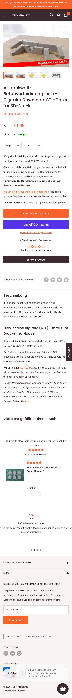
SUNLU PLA (27, 367)
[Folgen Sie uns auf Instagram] (19, 653)
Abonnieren (16, 620)
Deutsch (9, 636)
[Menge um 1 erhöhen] (39, 145)
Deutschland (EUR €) (35, 636)
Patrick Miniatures (15, 114)
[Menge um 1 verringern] (17, 145)
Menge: (7, 145)
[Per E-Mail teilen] (66, 279)
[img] (36, 450)
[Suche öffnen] (52, 15)
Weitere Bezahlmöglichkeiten (36, 232)
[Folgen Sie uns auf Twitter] (12, 653)
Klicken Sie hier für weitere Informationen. (26, 191)
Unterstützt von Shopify (14, 690)
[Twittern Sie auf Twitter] (59, 279)
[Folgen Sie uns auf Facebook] (5, 653)
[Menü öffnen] (5, 15)
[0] (65, 15)
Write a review (36, 259)
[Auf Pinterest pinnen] (52, 279)
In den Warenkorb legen (36, 213)
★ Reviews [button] (69, 352)
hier (27, 401)
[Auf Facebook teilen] (46, 279)
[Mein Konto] (58, 15)
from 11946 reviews (36, 454)
